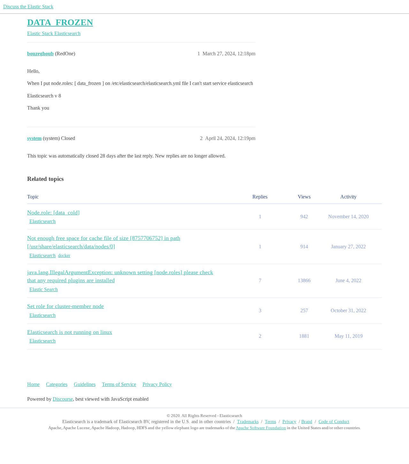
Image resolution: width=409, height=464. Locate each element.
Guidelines (85, 384)
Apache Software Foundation (261, 427)
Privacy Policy (157, 384)
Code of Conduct (334, 421)
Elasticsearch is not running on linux (69, 332)
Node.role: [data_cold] (53, 212)
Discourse (63, 399)
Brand (306, 421)
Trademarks (248, 421)
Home (33, 384)
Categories (56, 384)
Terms (270, 421)
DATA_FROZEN (60, 22)
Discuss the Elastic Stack (28, 6)
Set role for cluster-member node (65, 306)
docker (64, 255)
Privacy (289, 421)
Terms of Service (119, 384)
